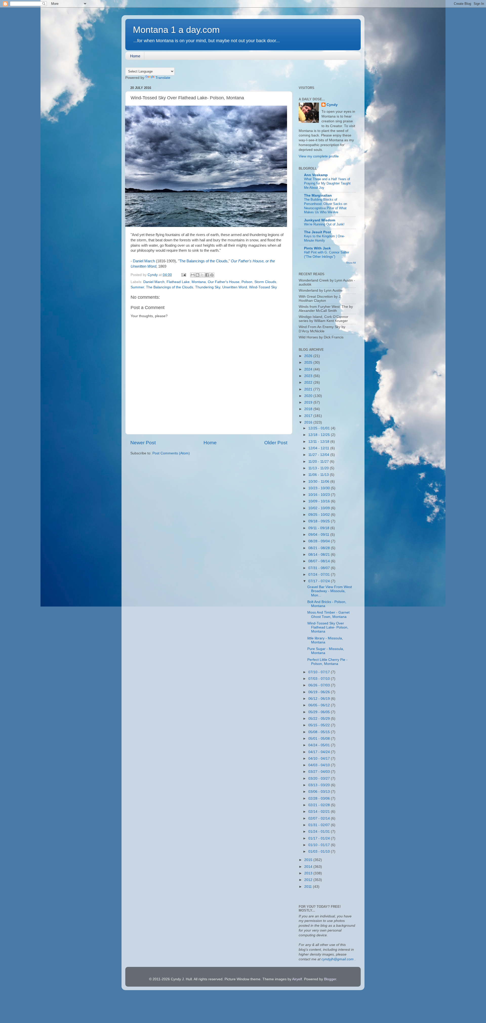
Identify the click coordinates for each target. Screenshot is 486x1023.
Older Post (275, 442)
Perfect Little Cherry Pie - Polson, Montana (327, 662)
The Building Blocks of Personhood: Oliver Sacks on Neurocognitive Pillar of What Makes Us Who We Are (325, 206)
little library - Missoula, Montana (325, 640)
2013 (308, 873)
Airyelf (297, 979)
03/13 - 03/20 (319, 785)
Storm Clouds (265, 282)
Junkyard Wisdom (319, 220)
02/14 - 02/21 (319, 811)
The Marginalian (318, 195)
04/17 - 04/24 (319, 752)
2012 (308, 880)
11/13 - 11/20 (319, 468)
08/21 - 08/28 (319, 548)
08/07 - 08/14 (319, 561)
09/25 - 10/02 (319, 515)
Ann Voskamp (316, 175)
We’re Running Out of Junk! (324, 224)
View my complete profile (319, 156)
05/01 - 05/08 (319, 738)
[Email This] (192, 274)
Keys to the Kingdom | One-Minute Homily (324, 238)
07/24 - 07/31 (319, 574)
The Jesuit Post (317, 232)
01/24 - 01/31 (319, 831)
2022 (308, 382)
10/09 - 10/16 (319, 501)
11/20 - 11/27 (319, 461)
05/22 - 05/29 (319, 718)
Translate (162, 78)
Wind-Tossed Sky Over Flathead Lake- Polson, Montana (327, 627)
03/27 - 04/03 (319, 772)
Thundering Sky (207, 287)
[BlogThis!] (197, 274)
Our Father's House (223, 282)
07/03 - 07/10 (319, 679)
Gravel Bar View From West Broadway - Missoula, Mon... (329, 591)
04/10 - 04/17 (319, 758)
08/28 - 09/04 (319, 541)
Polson (246, 282)
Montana (199, 282)
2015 (308, 860)
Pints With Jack (317, 248)
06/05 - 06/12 (319, 705)
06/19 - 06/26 (319, 692)
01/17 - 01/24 (319, 838)
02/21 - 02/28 (319, 805)
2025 (308, 362)
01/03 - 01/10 (319, 851)
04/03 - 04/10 (319, 765)
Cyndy (332, 105)
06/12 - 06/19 (319, 699)
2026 (308, 356)
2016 (308, 422)
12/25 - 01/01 (319, 428)
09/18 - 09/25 (319, 521)
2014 (308, 867)
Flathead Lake (178, 282)
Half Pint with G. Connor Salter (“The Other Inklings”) (326, 254)
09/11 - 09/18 (319, 528)
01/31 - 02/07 (319, 825)
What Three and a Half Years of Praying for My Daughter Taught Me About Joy (327, 183)
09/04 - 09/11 (319, 535)
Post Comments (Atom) (171, 453)
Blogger (330, 979)
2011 (308, 887)
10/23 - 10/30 (319, 488)
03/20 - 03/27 (319, 778)
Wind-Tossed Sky (263, 287)
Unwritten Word (234, 287)
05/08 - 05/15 (319, 732)
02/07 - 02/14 (319, 818)
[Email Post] (183, 275)
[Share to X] (202, 274)
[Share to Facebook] (207, 274)
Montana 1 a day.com (176, 30)
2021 (308, 389)
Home (135, 56)
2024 (308, 369)
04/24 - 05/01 (319, 745)
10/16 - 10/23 (319, 495)
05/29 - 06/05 (319, 712)
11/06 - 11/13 (319, 475)
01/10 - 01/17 (319, 845)
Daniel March (144, 261)
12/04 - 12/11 (319, 448)
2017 (308, 416)
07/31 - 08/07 (319, 568)
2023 (308, 376)
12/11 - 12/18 (319, 442)
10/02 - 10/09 (319, 508)
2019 (308, 402)
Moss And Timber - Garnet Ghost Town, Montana (328, 614)
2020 (308, 396)
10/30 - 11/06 (319, 481)
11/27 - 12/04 (319, 455)
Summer (137, 287)
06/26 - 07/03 (319, 685)
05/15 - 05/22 (319, 725)
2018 (308, 409)
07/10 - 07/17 (319, 672)
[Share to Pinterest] (211, 274)
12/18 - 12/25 (319, 435)
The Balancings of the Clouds (203, 261)
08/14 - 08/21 (319, 554)
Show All (351, 262)
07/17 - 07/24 (319, 581)
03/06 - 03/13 (319, 792)
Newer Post (143, 442)
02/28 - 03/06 (319, 798)
